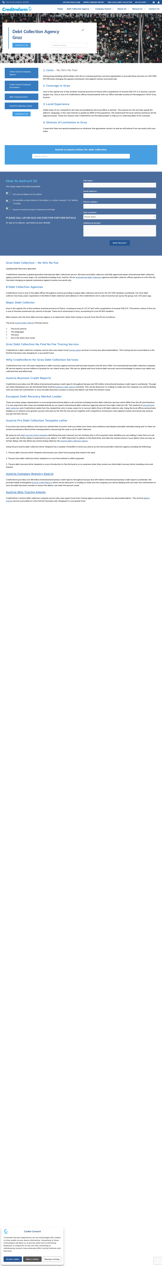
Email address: (90, 191)
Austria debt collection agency (74, 441)
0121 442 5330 (39, 217)
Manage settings (52, 1259)
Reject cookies (32, 1259)
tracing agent (75, 350)
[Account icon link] (158, 2)
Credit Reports (45, 482)
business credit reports (65, 387)
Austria (35, 482)
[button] (16, 2)
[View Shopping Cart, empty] (153, 2)
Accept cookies (12, 1259)
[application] (147, 2)
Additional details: (92, 223)
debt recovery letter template (34, 435)
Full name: (88, 180)
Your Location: (90, 212)
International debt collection (88, 277)
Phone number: (91, 202)
